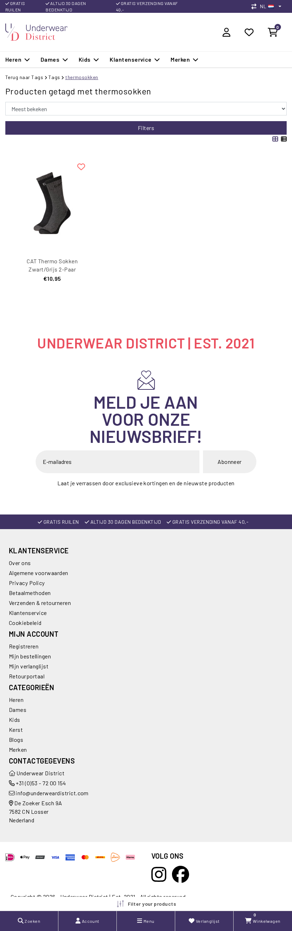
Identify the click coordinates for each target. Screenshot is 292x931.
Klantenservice (28, 612)
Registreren (23, 646)
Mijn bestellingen (30, 656)
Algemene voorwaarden (38, 572)
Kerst (16, 729)
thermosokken (81, 77)
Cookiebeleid (25, 622)
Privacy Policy (27, 582)
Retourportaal (27, 676)
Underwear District (39, 773)
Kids (14, 719)
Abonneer (230, 461)
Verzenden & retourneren (40, 602)
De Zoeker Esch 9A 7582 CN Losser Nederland (35, 811)
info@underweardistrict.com (52, 793)
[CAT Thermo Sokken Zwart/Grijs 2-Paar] (52, 203)
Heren (16, 699)
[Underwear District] (36, 31)
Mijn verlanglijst (28, 666)
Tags (54, 77)
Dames (17, 709)
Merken (18, 749)
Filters (146, 127)
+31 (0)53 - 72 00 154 (40, 783)
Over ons (20, 562)
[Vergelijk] (255, 6)
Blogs (16, 739)
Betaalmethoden (30, 592)
